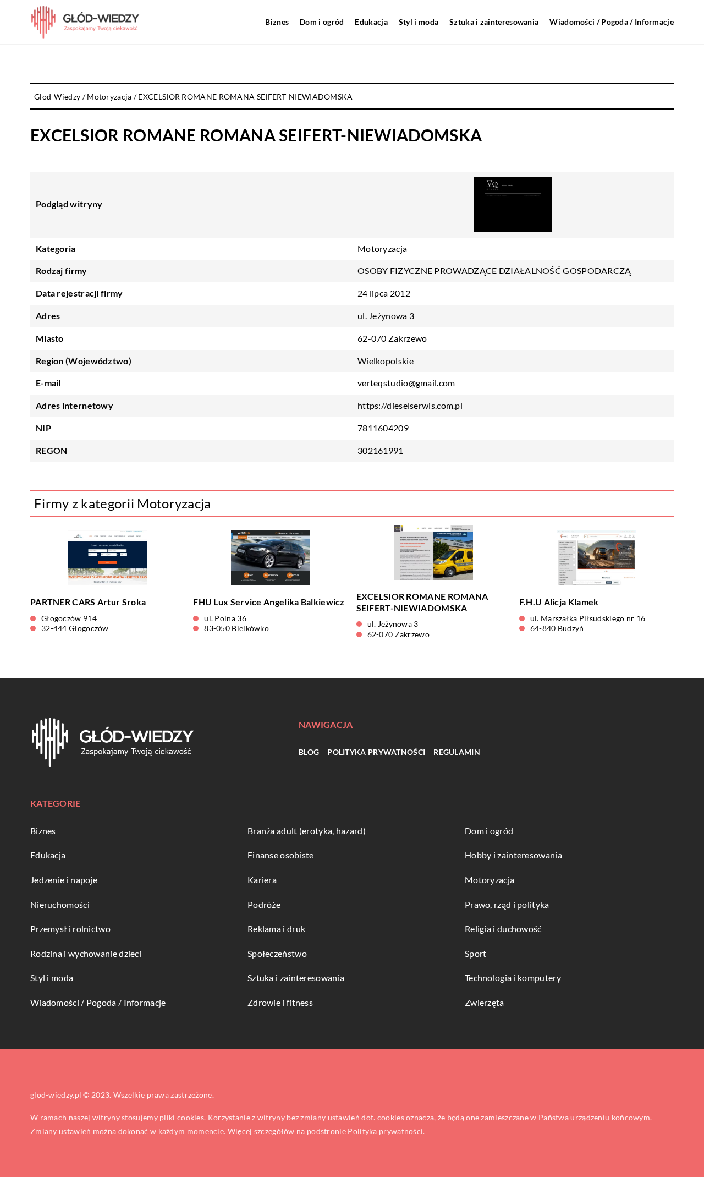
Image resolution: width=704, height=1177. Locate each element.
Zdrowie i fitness (280, 1002)
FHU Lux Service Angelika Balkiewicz (269, 601)
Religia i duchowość (503, 928)
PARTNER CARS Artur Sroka (88, 601)
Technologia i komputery (513, 977)
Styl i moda (418, 21)
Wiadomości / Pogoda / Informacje (611, 21)
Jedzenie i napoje (63, 879)
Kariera (262, 879)
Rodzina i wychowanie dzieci (85, 953)
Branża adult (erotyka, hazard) (307, 830)
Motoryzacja (382, 248)
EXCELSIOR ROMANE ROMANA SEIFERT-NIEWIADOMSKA (422, 602)
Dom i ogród (322, 21)
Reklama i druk (276, 928)
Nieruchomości (60, 904)
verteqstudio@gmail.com (406, 382)
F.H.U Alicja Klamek (559, 601)
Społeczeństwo (277, 953)
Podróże (264, 904)
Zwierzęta (484, 1002)
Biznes (277, 21)
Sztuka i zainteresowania (493, 21)
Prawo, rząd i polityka (507, 904)
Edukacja (371, 21)
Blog (309, 752)
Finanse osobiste (281, 855)
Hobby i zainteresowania (513, 855)
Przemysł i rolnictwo (70, 928)
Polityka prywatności (376, 752)
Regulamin (456, 752)
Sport (476, 953)
